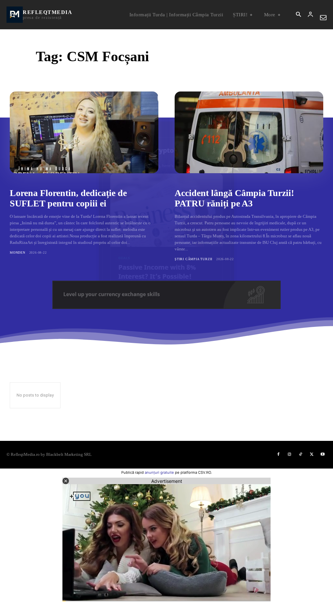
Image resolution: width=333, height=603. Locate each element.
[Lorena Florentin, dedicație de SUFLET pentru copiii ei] (84, 132)
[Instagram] (289, 454)
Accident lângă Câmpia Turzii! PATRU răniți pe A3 (234, 198)
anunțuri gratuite (159, 472)
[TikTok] (300, 454)
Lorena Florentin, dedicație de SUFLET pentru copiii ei (68, 198)
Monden (17, 252)
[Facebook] (278, 454)
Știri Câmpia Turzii (193, 259)
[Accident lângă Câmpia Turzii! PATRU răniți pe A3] (249, 132)
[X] (311, 454)
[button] (298, 14)
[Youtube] (322, 454)
